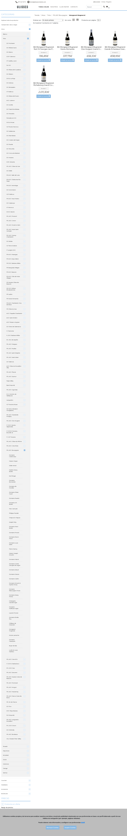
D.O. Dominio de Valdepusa (11, 394)
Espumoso (6, 750)
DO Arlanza (9, 83)
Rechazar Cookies (53, 827)
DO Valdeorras (10, 131)
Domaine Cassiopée (12, 640)
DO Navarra (9, 157)
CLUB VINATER (64, 7)
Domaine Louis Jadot (13, 543)
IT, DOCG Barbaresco (12, 663)
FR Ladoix (9, 294)
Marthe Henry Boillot (13, 470)
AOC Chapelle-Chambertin (14, 313)
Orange (5, 768)
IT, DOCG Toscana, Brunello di (11, 431)
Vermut (5, 772)
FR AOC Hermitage (12, 185)
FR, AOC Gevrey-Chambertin (11, 236)
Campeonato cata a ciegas (9, 24)
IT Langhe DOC (11, 250)
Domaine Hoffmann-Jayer (13, 607)
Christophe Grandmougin (13, 601)
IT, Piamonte (10, 331)
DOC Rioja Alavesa (11, 711)
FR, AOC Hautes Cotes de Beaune (14, 677)
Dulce (5, 759)
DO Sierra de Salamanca (13, 326)
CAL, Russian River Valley (13, 738)
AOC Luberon (10, 100)
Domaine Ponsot (14, 532)
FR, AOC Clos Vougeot (13, 420)
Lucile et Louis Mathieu (13, 650)
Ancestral (5, 755)
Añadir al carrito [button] (43, 60)
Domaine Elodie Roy (14, 618)
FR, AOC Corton (11, 220)
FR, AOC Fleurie (11, 372)
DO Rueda (9, 144)
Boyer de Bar (13, 645)
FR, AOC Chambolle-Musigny (12, 415)
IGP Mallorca (10, 194)
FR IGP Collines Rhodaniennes (11, 289)
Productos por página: (89, 20)
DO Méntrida (10, 730)
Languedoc (9, 400)
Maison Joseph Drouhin (13, 554)
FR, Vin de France (11, 702)
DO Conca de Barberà (13, 153)
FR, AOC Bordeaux (12, 734)
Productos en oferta (11, 804)
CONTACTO (74, 7)
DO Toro (8, 706)
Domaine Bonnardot (12, 481)
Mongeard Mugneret (12, 630)
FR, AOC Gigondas (11, 389)
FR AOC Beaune (11, 272)
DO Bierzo (9, 52)
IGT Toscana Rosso (12, 404)
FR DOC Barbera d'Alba (13, 263)
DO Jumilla (9, 105)
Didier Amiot (12, 465)
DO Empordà (10, 715)
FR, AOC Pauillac (11, 348)
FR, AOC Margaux (11, 344)
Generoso (6, 764)
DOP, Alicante (10, 162)
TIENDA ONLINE (43, 7)
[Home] (22, 7)
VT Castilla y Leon (11, 61)
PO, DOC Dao (10, 668)
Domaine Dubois (14, 574)
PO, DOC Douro (11, 725)
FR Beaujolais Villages (12, 267)
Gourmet (4, 780)
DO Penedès (10, 113)
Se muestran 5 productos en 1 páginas (45, 23)
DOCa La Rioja (10, 78)
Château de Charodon (12, 624)
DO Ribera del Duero (12, 96)
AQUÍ (83, 822)
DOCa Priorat (10, 122)
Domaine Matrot (14, 559)
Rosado (5, 746)
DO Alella (9, 170)
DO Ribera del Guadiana (13, 69)
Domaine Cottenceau (12, 455)
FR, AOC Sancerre (11, 672)
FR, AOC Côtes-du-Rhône (14, 441)
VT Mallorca (9, 91)
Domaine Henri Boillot (13, 527)
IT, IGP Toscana (10, 437)
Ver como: (68, 20)
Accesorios (4, 789)
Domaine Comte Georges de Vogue (14, 564)
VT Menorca (10, 207)
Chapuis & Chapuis (14, 517)
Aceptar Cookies (70, 827)
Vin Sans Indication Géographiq (12, 409)
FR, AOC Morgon (11, 687)
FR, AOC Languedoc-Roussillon (12, 720)
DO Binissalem (10, 87)
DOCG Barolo (10, 212)
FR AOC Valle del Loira (13, 175)
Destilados (4, 785)
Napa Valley (9, 381)
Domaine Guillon (14, 578)
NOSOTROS (54, 7)
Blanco (5, 34)
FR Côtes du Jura (11, 309)
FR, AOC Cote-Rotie (12, 446)
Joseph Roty (12, 522)
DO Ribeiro (9, 74)
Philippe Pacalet (14, 513)
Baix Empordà (10, 385)
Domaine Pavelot (14, 498)
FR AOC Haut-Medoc (12, 198)
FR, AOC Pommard (12, 683)
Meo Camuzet (13, 508)
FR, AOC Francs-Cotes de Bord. (14, 696)
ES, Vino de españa (12, 339)
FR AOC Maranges (11, 254)
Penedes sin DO (11, 118)
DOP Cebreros (10, 56)
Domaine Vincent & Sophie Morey (15, 583)
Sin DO (8, 65)
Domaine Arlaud (14, 569)
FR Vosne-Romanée (12, 298)
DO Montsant (10, 43)
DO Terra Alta (10, 148)
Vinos (2, 29)
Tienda (36, 15)
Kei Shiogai (12, 476)
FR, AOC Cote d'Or (12, 659)
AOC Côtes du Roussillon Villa (13, 366)
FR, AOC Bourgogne (12, 450)
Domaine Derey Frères (13, 595)
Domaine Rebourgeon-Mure (14, 589)
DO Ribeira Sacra (11, 47)
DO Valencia (10, 361)
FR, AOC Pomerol (11, 216)
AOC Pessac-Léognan (13, 322)
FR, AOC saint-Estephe (13, 353)
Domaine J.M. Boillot (13, 503)
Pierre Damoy (13, 549)
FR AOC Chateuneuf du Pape (13, 180)
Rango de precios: (7, 807)
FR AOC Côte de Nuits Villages (13, 277)
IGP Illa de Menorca (12, 127)
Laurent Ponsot (13, 613)
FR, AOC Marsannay (12, 691)
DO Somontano (11, 190)
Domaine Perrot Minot (14, 537)
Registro (108, 2)
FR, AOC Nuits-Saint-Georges (12, 230)
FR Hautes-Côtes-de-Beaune (12, 283)
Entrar (103, 2)
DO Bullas (9, 241)
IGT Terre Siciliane (11, 245)
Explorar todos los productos (9, 20)
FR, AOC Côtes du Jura (13, 166)
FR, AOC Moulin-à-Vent (13, 225)
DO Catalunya (10, 203)
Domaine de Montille (12, 487)
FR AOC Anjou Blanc (12, 259)
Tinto (4, 38)
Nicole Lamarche (14, 635)
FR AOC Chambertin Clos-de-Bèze (14, 303)
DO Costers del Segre (12, 140)
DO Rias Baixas (10, 135)
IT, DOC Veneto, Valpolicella (11, 425)
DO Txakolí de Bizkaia (12, 109)
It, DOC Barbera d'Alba (13, 335)
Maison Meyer (13, 461)
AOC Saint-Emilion (11, 317)
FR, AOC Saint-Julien (12, 357)
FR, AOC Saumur (11, 376)
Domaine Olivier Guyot (13, 493)
